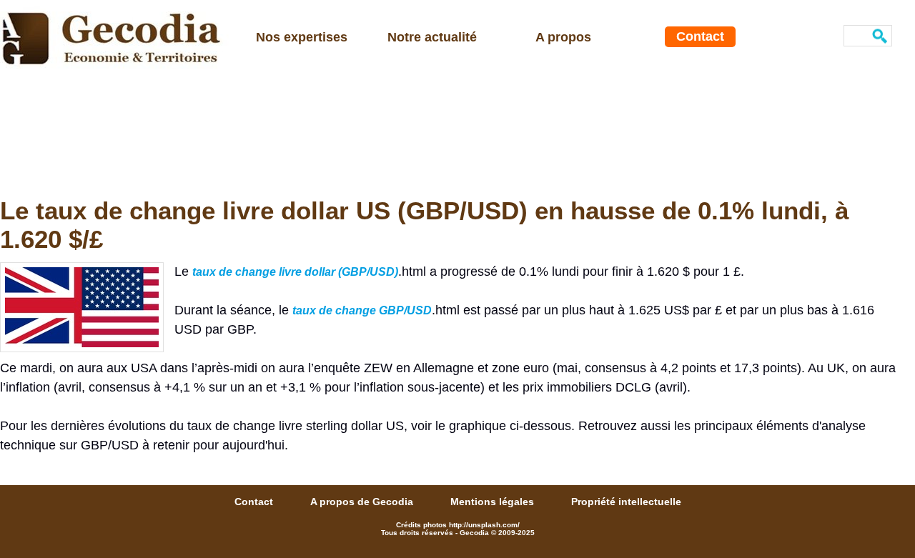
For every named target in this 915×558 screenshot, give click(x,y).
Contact (700, 36)
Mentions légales (493, 501)
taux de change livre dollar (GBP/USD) (295, 272)
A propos (563, 37)
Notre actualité (432, 37)
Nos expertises (301, 37)
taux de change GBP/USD (362, 310)
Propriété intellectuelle (626, 501)
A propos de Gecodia (363, 501)
